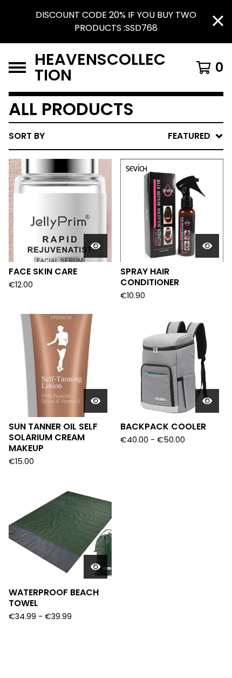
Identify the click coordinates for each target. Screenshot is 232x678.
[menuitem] (116, 136)
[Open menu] (17, 67)
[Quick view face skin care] (95, 246)
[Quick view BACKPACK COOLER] (207, 401)
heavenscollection (100, 67)
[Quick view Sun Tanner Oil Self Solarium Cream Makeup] (95, 401)
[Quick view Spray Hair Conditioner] (207, 246)
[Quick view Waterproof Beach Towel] (95, 567)
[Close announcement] (218, 22)
